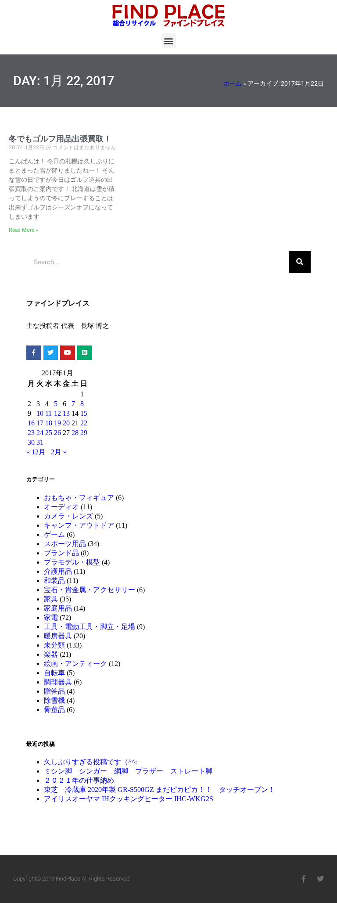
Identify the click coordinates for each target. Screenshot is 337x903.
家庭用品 (58, 608)
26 (57, 432)
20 (66, 423)
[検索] (300, 262)
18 (48, 423)
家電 (51, 617)
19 (57, 423)
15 (83, 413)
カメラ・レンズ (68, 516)
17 (39, 423)
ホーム (232, 83)
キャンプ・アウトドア (79, 525)
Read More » (23, 230)
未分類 (54, 645)
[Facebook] (303, 878)
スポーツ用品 (65, 543)
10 (39, 413)
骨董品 (54, 709)
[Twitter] (320, 878)
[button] (168, 40)
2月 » (59, 452)
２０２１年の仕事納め (79, 780)
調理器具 (58, 682)
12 (57, 413)
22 (83, 423)
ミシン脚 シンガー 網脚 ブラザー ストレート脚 (128, 771)
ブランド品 (61, 553)
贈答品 (54, 691)
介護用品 (58, 571)
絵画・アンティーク (75, 663)
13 (66, 413)
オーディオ (61, 507)
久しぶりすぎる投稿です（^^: (90, 762)
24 (39, 432)
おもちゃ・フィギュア (79, 497)
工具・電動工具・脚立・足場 (89, 626)
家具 (51, 599)
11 (48, 413)
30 (31, 442)
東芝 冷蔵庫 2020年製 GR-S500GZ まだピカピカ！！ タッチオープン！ (159, 789)
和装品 (54, 580)
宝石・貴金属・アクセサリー (89, 590)
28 (75, 432)
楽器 (51, 654)
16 (31, 423)
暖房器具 (58, 636)
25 (48, 432)
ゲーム (54, 534)
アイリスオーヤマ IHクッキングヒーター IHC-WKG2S (128, 798)
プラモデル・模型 (72, 562)
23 (31, 432)
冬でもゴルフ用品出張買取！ (60, 138)
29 (83, 432)
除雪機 (54, 700)
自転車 (54, 672)
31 (39, 442)
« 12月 (36, 452)
